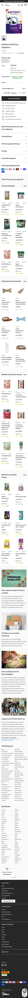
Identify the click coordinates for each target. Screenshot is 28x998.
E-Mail (3, 909)
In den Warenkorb (14, 98)
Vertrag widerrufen (8, 901)
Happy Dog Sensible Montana (6, 234)
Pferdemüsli (4, 788)
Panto (16, 835)
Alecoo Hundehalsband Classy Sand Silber (21, 359)
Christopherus (19, 453)
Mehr (25, 186)
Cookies (4, 898)
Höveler (18, 523)
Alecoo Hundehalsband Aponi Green (6, 330)
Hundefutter (5, 751)
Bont (3, 825)
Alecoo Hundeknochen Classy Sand (6, 302)
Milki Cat (17, 827)
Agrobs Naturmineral (19, 265)
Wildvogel (17, 776)
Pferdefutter (5, 784)
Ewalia (3, 851)
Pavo (16, 837)
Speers (16, 853)
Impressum (5, 891)
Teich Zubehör (18, 790)
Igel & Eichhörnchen (19, 767)
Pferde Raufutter (6, 786)
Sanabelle (17, 849)
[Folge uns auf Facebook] (3, 965)
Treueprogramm (6, 919)
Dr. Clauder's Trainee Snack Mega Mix (19, 426)
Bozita (3, 829)
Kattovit (4, 50)
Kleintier (4, 800)
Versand (23, 70)
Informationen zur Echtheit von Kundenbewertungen (10, 739)
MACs (16, 821)
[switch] (24, 996)
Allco (3, 815)
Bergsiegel (4, 821)
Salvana (16, 845)
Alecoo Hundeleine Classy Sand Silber (7, 358)
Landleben (17, 819)
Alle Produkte (5, 944)
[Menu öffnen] (2, 5)
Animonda (4, 819)
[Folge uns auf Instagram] (6, 965)
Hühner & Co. (18, 796)
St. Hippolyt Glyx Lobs (6, 526)
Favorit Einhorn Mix (21, 496)
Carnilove (4, 421)
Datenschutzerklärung (8, 888)
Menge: (4, 82)
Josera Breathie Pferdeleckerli (6, 554)
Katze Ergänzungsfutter (7, 778)
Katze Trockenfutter (6, 773)
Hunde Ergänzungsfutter (8, 763)
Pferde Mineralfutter (7, 790)
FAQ (3, 916)
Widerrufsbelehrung (7, 893)
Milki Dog (17, 829)
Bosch (3, 827)
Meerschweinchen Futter (21, 757)
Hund (3, 749)
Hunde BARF (5, 759)
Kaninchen (17, 749)
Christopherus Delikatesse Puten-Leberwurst (21, 457)
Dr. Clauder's (18, 392)
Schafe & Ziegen (19, 798)
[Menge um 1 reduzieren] (12, 82)
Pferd (3, 782)
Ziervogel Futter (18, 773)
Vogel (16, 769)
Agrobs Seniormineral (19, 206)
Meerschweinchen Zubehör (21, 759)
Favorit (17, 494)
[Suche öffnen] (19, 5)
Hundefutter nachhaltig (7, 753)
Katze (3, 767)
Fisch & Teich (18, 784)
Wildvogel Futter (19, 778)
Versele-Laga (18, 859)
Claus (3, 841)
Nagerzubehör (18, 765)
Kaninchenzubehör (19, 753)
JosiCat (16, 814)
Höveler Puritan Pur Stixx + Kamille (21, 526)
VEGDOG (3, 203)
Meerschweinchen (19, 755)
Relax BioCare (18, 839)
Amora (3, 817)
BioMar (3, 823)
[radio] (3, 89)
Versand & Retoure (7, 914)
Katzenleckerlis (5, 776)
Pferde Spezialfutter (6, 794)
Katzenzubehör (5, 780)
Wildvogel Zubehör (19, 780)
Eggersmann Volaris (6, 849)
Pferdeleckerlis (5, 796)
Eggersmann (5, 847)
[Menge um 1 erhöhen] (20, 82)
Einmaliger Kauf (9, 88)
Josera (3, 551)
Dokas (3, 843)
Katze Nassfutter (6, 774)
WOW (16, 862)
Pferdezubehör (5, 798)
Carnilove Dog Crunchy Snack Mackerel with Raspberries (6, 426)
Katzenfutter (5, 769)
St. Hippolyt (18, 231)
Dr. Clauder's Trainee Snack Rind (21, 396)
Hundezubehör (5, 765)
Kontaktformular (6, 912)
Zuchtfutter (17, 788)
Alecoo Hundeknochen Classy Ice (20, 330)
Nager (16, 761)
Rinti (16, 841)
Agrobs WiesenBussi (5, 497)
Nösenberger (18, 831)
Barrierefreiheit (6, 895)
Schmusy (17, 851)
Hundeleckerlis (5, 761)
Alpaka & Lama (18, 794)
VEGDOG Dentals (6, 455)
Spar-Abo (11, 93)
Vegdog (16, 857)
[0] (25, 5)
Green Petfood (5, 857)
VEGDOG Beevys (6, 264)
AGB (3, 886)
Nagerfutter (17, 763)
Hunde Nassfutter (6, 757)
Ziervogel (17, 771)
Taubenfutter (18, 782)
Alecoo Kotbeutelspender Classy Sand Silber (21, 302)
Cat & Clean (4, 835)
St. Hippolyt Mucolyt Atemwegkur (19, 235)
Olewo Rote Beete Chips (21, 554)
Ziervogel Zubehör (19, 774)
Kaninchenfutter (19, 751)
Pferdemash (4, 792)
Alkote (3, 814)
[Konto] (22, 5)
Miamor (16, 825)
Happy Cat (4, 859)
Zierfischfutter (18, 786)
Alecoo (3, 298)
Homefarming (18, 792)
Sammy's (17, 847)
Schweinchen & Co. (19, 800)
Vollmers (17, 860)
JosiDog (16, 815)
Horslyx (3, 862)
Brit (2, 831)
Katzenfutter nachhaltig (7, 771)
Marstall (16, 823)
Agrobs (17, 203)
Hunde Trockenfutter (7, 755)
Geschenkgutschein (7, 946)
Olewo (17, 551)
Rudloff (16, 843)
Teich (3, 939)
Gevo (3, 855)
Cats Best (4, 837)
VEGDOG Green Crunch (6, 206)
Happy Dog (4, 231)
